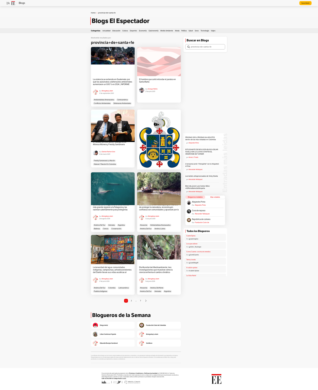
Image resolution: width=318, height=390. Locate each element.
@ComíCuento (194, 255)
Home (93, 13)
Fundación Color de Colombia (202, 223)
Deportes (133, 31)
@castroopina (193, 239)
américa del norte (156, 288)
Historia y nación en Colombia (105, 164)
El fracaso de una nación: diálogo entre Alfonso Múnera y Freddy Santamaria (109, 143)
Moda (177, 31)
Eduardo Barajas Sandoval (109, 343)
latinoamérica (124, 288)
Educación (116, 31)
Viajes (213, 31)
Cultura (125, 31)
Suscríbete (305, 3)
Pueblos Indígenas (100, 291)
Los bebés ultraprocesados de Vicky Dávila (202, 176)
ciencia (105, 229)
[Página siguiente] (146, 301)
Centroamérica (122, 100)
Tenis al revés (191, 260)
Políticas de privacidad (150, 373)
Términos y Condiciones (136, 373)
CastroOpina (190, 236)
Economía (143, 31)
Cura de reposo (198, 210)
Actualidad (106, 31)
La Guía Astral (191, 276)
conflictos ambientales (102, 103)
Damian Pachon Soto (108, 152)
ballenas (97, 229)
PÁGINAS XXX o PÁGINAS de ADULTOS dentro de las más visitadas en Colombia (200, 138)
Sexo (197, 31)
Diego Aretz (104, 325)
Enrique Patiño (153, 89)
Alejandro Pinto (194, 143)
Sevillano (149, 343)
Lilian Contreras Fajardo (108, 334)
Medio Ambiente (166, 31)
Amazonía (143, 225)
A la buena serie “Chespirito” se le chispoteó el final (202, 165)
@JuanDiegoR (193, 263)
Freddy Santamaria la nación (104, 161)
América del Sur (99, 225)
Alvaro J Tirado (193, 157)
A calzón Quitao (194, 271)
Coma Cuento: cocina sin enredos (198, 252)
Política (184, 31)
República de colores (201, 219)
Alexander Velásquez (195, 169)
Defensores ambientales (122, 103)
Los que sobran (191, 244)
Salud (191, 31)
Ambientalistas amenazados (104, 100)
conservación (116, 229)
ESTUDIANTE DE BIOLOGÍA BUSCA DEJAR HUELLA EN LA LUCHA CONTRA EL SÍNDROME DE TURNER (201, 151)
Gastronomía (153, 31)
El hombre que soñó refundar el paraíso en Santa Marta (157, 80)
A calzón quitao (191, 268)
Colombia (111, 288)
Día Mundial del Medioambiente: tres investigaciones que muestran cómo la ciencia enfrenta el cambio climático (156, 270)
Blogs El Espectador (120, 21)
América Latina (160, 229)
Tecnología (205, 31)
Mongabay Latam (107, 91)
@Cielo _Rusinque (195, 247)
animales (111, 225)
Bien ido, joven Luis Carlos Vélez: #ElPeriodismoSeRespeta (197, 187)
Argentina (121, 225)
